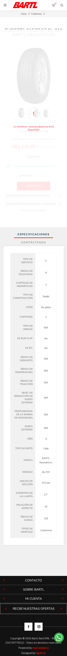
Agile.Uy (41, 652)
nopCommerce (40, 647)
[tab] (33, 234)
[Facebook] (28, 627)
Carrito (55, 4)
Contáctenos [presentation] (33, 242)
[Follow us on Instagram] (39, 627)
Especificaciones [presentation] (33, 234)
